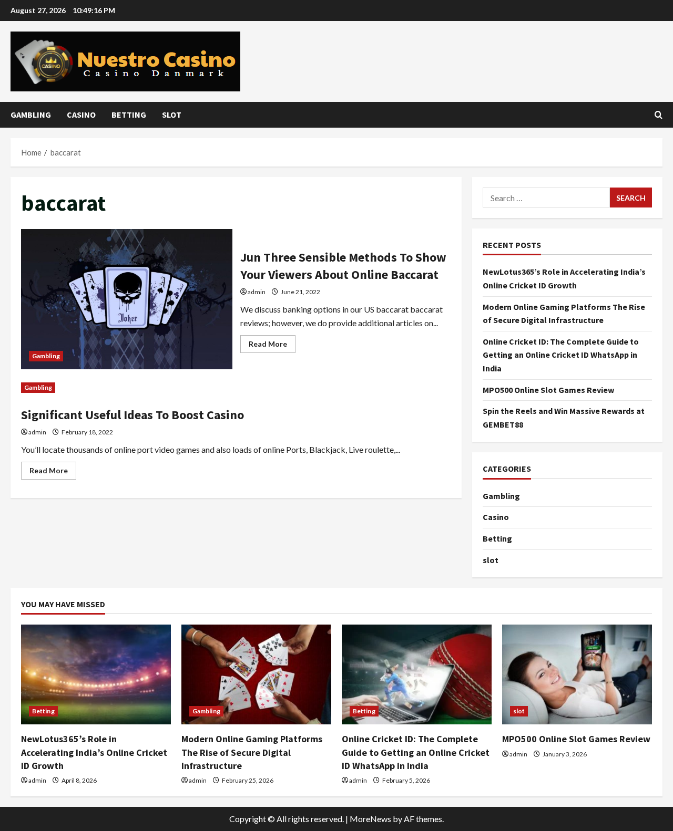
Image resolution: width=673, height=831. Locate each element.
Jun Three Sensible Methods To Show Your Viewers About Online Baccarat (126, 299)
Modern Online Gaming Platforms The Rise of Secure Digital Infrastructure (251, 752)
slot (171, 114)
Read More (272, 346)
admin (257, 292)
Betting (128, 114)
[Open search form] (658, 115)
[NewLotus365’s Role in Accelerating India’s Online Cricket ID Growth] (96, 674)
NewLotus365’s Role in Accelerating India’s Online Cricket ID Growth (94, 752)
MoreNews (370, 819)
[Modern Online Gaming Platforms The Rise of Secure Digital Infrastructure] (256, 674)
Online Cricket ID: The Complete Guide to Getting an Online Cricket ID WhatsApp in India (561, 354)
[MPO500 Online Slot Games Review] (577, 674)
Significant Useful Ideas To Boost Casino (132, 415)
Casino (81, 114)
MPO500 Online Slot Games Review (548, 390)
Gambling (31, 114)
